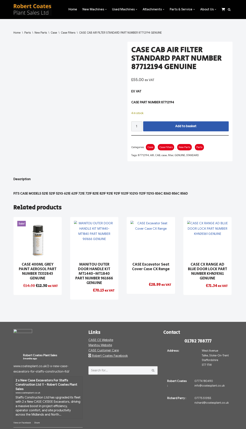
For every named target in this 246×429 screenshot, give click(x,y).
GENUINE (180, 155)
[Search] (229, 9)
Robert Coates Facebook (109, 356)
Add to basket (185, 126)
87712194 (143, 155)
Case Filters (68, 32)
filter (170, 155)
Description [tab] (22, 179)
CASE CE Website (100, 340)
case (164, 155)
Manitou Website (100, 345)
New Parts (41, 32)
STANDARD (192, 155)
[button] (106, 9)
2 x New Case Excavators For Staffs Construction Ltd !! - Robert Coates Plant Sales (46, 384)
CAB (157, 155)
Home (72, 9)
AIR (152, 155)
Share (37, 422)
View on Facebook (22, 422)
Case (54, 32)
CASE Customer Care (103, 350)
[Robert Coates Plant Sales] (32, 9)
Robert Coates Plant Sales (40, 355)
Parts (27, 32)
